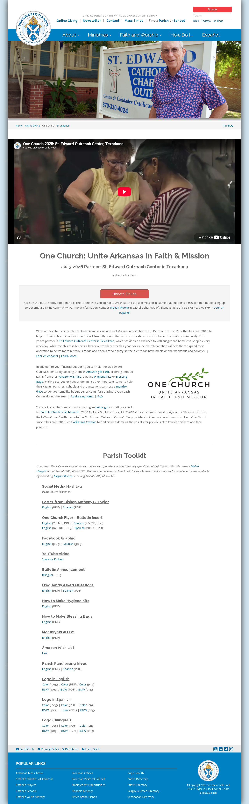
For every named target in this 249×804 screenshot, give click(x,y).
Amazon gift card (97, 372)
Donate (212, 9)
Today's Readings (212, 20)
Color (45, 684)
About (69, 35)
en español (63, 125)
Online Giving (67, 21)
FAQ (100, 396)
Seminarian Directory (140, 797)
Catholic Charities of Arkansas (60, 412)
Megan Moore (119, 307)
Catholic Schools (26, 791)
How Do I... (181, 35)
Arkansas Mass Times (29, 773)
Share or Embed (53, 559)
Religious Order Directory (143, 791)
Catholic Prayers (26, 785)
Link (44, 653)
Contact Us (26, 749)
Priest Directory (137, 785)
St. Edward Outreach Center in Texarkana (86, 341)
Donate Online (124, 294)
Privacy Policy (49, 749)
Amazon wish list (70, 376)
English (46, 507)
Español (211, 35)
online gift (102, 407)
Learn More (69, 356)
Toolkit (227, 125)
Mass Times (134, 21)
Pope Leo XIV (135, 773)
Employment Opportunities (88, 785)
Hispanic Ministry (82, 791)
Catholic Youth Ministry (30, 797)
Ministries (98, 35)
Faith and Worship (140, 35)
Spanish (68, 507)
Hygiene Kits (102, 376)
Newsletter (92, 21)
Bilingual (47, 575)
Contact (112, 21)
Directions (71, 749)
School (179, 21)
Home (19, 125)
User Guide (92, 749)
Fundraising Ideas (82, 396)
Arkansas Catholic (84, 422)
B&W (45, 689)
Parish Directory (137, 779)
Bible (196, 20)
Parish (164, 21)
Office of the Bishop (84, 797)
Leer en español (47, 356)
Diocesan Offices (82, 773)
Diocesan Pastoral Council (88, 779)
